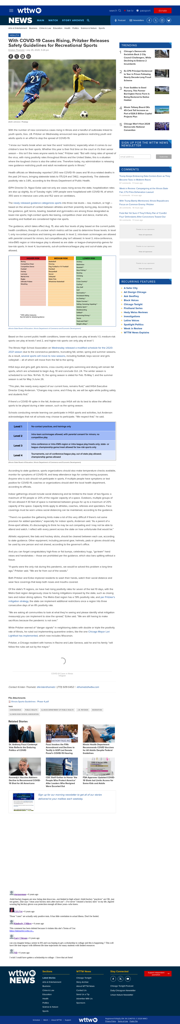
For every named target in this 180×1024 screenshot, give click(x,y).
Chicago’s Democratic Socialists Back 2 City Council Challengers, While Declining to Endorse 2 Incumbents (137, 57)
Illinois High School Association (24, 714)
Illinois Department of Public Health (57, 710)
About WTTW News (85, 986)
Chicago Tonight (133, 304)
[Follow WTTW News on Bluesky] (168, 20)
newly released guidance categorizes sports (37, 203)
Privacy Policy (110, 1021)
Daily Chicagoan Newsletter (123, 990)
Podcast (121, 20)
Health (67, 28)
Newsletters (138, 20)
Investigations (132, 316)
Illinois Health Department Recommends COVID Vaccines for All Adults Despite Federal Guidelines (98, 749)
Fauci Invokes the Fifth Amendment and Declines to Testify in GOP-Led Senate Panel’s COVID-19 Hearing (60, 749)
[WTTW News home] (20, 20)
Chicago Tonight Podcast (121, 985)
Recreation (97, 710)
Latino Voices (131, 320)
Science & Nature (89, 28)
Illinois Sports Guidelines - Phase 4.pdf (30, 701)
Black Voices (131, 300)
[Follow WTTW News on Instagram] (162, 20)
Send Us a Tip (82, 994)
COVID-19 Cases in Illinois (62, 674)
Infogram (62, 676)
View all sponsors (145, 235)
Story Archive (73, 20)
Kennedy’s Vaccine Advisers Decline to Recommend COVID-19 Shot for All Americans (24, 780)
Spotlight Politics (134, 324)
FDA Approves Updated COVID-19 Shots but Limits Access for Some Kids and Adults (99, 780)
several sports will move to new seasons (43, 356)
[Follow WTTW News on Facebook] (149, 20)
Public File (134, 1021)
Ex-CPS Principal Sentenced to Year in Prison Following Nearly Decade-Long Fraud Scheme (138, 75)
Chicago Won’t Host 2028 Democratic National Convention (137, 127)
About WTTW (56, 1020)
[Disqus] (62, 852)
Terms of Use (123, 1021)
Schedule (36, 1020)
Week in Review (133, 328)
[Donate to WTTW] (88, 1020)
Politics (75, 28)
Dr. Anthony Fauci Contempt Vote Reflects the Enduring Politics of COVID (23, 747)
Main (40, 20)
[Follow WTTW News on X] (155, 20)
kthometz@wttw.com (88, 687)
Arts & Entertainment (17, 28)
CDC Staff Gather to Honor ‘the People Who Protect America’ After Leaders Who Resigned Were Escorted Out (61, 782)
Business (33, 28)
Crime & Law (45, 28)
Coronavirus (15, 710)
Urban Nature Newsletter (121, 994)
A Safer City (131, 288)
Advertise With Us (84, 998)
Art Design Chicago (135, 292)
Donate (163, 10)
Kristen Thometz (16, 49)
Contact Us (81, 990)
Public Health (31, 710)
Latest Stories (48, 977)
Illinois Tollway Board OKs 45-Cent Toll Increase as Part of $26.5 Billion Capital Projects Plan (138, 112)
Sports (102, 28)
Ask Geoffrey (131, 296)
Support (68, 1020)
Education (57, 28)
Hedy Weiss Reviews (136, 312)
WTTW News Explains (137, 332)
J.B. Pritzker (83, 710)
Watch (53, 20)
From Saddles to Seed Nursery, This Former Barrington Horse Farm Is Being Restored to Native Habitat (137, 94)
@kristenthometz (46, 687)
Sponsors (80, 1002)
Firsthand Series (133, 308)
